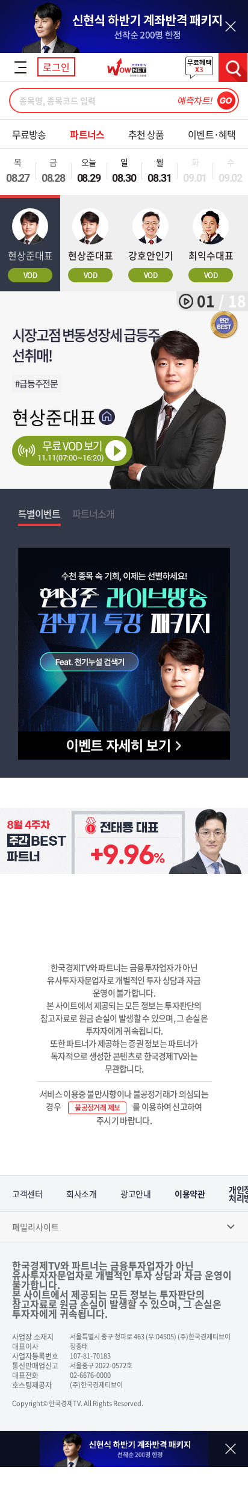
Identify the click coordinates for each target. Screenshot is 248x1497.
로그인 (56, 67)
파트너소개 (93, 514)
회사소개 (81, 1193)
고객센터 (27, 1193)
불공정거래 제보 (97, 1107)
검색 (233, 67)
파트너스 (87, 134)
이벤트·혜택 (211, 134)
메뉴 (20, 67)
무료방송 (29, 134)
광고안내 (135, 1193)
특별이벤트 (39, 514)
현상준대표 (54, 417)
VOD (30, 275)
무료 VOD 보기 (70, 450)
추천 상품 (146, 134)
